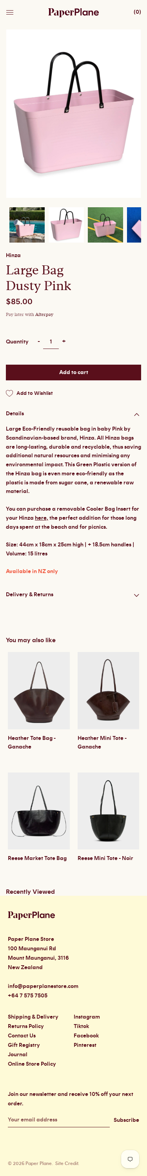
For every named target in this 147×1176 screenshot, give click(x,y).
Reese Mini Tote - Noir (105, 858)
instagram (87, 1017)
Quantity (17, 342)
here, (41, 518)
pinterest (85, 1045)
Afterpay (44, 314)
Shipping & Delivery (33, 1017)
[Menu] (10, 10)
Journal (17, 1054)
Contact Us (22, 1036)
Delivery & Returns (29, 594)
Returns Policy (26, 1026)
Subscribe (126, 1120)
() (137, 12)
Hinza (13, 255)
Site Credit (66, 1163)
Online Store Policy (32, 1064)
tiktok (81, 1026)
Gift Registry (24, 1045)
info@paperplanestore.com (43, 986)
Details (15, 413)
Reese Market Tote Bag (37, 858)
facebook (86, 1036)
